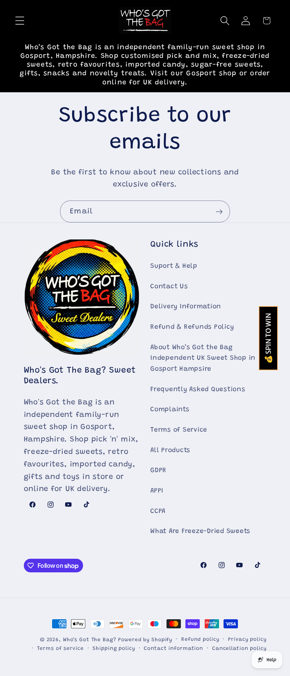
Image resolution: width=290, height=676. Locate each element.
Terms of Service (178, 430)
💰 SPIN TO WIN (268, 338)
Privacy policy (247, 639)
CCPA (157, 511)
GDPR (158, 470)
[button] (19, 20)
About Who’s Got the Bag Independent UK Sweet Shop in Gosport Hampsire (203, 358)
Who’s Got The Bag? (89, 640)
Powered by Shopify (145, 640)
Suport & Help (173, 266)
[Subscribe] (219, 211)
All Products (170, 450)
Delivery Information (185, 306)
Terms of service (60, 648)
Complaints (170, 409)
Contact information (173, 648)
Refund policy (200, 639)
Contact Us (169, 286)
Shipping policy (114, 648)
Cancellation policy (239, 648)
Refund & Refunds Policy (192, 327)
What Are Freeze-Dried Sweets (200, 531)
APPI (157, 491)
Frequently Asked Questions (197, 389)
